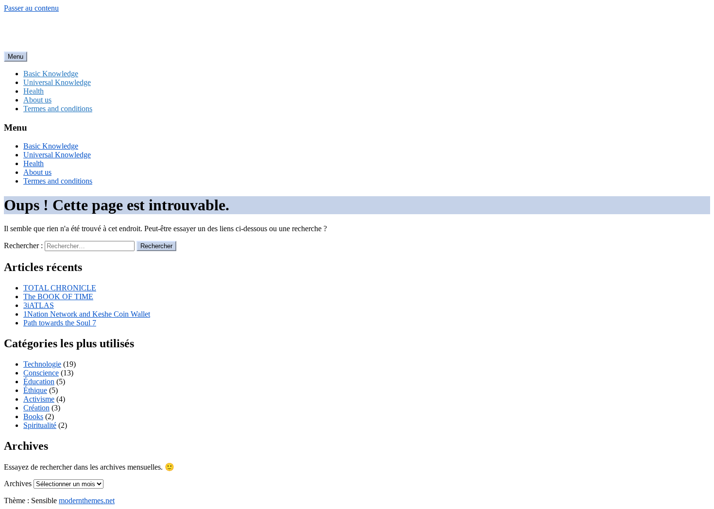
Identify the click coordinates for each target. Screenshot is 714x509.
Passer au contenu (31, 8)
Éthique (35, 390)
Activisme (38, 399)
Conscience (41, 373)
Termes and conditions (57, 108)
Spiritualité (39, 425)
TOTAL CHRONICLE (59, 288)
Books (33, 416)
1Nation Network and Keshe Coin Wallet (86, 314)
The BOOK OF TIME (58, 296)
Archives (18, 483)
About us (37, 100)
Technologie (42, 364)
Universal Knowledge (57, 82)
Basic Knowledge (50, 73)
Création (36, 408)
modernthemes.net (87, 500)
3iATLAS (38, 305)
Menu (15, 56)
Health (33, 91)
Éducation (38, 381)
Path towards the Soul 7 (59, 323)
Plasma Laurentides (70, 31)
